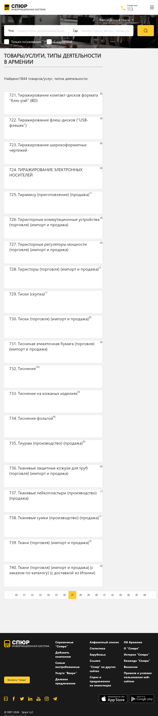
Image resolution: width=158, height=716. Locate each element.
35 (56, 594)
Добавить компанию (63, 654)
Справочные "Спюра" (64, 644)
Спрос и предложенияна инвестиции (100, 681)
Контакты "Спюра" (17, 680)
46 (144, 594)
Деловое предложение (65, 681)
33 (40, 594)
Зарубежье (98, 654)
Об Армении (133, 642)
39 (88, 594)
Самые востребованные (67, 665)
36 (64, 594)
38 (80, 594)
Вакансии (131, 667)
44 (128, 594)
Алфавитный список (104, 642)
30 (16, 594)
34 (48, 594)
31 (24, 594)
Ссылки (95, 661)
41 (104, 594)
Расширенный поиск (115, 20)
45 (136, 594)
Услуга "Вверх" (66, 673)
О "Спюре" (131, 648)
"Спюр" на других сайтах (103, 669)
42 (112, 594)
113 (130, 9)
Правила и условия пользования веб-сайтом (138, 677)
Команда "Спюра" (137, 661)
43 (120, 594)
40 (96, 594)
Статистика (97, 648)
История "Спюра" (136, 654)
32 (32, 594)
